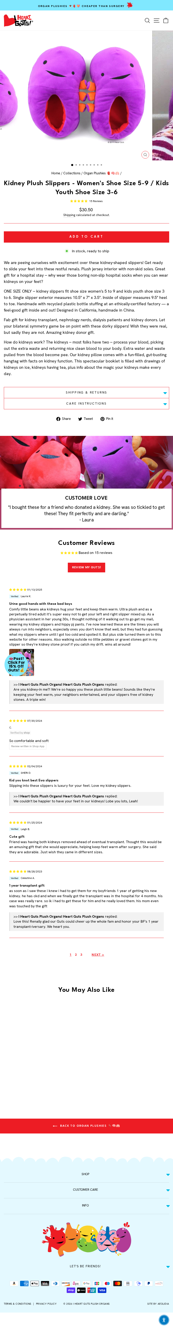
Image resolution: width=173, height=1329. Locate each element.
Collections (71, 173)
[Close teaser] (29, 651)
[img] (17, 589)
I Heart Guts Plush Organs (91, 1303)
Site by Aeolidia (158, 1303)
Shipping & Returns (86, 392)
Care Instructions (86, 403)
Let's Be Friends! (85, 1266)
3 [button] (81, 955)
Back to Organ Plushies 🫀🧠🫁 (89, 1125)
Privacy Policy (46, 1303)
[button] (79, 201)
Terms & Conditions (17, 1303)
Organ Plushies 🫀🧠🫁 (101, 173)
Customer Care (85, 1190)
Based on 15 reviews (95, 552)
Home (55, 173)
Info (85, 1205)
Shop (85, 1174)
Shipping (69, 215)
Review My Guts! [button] (86, 567)
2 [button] (76, 955)
